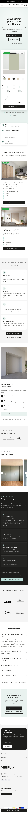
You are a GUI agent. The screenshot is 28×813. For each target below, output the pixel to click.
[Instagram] (6, 780)
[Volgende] (26, 473)
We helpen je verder (13, 682)
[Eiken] (9, 79)
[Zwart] (13, 79)
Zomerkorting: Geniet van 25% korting (14, 1)
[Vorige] (2, 473)
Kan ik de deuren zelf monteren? (9, 665)
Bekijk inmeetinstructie (14, 337)
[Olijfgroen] (4, 79)
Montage (4, 99)
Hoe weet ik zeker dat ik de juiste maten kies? (12, 635)
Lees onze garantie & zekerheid (12, 579)
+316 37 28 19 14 (6, 773)
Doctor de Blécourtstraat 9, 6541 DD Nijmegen (13, 776)
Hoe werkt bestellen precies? (9, 675)
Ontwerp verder (13, 106)
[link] (7, 602)
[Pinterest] (9, 780)
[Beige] (18, 79)
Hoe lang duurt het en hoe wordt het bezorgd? (11, 659)
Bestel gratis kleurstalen (14, 711)
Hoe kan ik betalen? (6, 670)
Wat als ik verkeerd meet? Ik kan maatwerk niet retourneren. (12, 652)
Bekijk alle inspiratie (20, 456)
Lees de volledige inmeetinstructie (13, 419)
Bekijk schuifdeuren (13, 35)
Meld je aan (7, 746)
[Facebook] (2, 780)
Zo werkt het (14, 39)
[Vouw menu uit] (2, 5)
